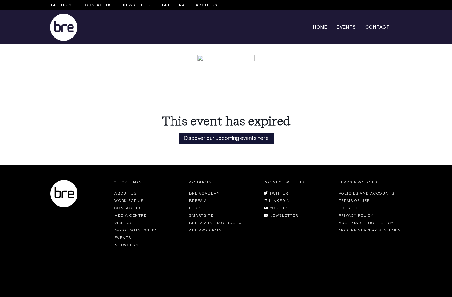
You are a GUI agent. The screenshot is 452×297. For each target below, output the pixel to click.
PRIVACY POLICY (356, 215)
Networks (126, 245)
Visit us (123, 223)
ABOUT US (206, 5)
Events (122, 237)
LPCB (194, 208)
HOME (320, 27)
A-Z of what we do (136, 230)
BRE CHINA (173, 5)
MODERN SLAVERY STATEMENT (371, 230)
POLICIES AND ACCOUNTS (367, 193)
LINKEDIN (279, 201)
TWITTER (278, 193)
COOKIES (348, 208)
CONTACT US (98, 5)
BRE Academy (204, 193)
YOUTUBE (279, 208)
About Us (125, 193)
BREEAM (198, 201)
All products (205, 230)
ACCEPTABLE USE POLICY (366, 223)
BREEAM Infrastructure (218, 223)
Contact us (128, 208)
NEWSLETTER (137, 5)
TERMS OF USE (354, 201)
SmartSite (201, 215)
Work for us (129, 201)
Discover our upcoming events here (226, 138)
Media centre (130, 215)
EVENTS (346, 27)
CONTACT (377, 27)
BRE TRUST (62, 5)
